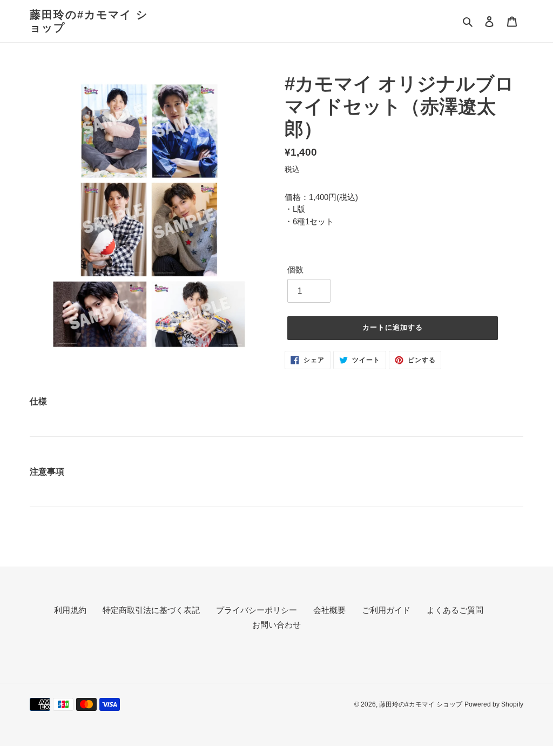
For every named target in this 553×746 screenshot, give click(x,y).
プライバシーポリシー (256, 610)
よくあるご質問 (455, 610)
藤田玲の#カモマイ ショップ (89, 21)
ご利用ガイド (386, 610)
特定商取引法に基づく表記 (151, 610)
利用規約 (70, 610)
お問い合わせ (276, 624)
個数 (295, 269)
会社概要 (329, 610)
